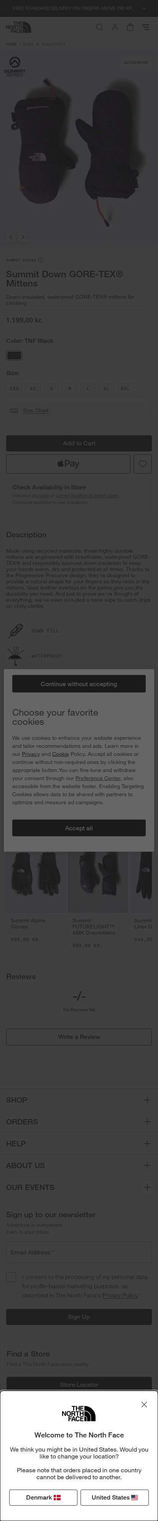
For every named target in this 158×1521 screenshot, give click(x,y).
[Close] (144, 1404)
